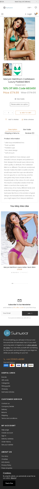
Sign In (4, 436)
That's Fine (9, 483)
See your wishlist (7, 445)
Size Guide (20, 99)
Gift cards (5, 380)
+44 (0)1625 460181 (15, 359)
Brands (4, 377)
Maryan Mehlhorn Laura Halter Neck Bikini (20, 267)
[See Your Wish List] (36, 8)
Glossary (5, 389)
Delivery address (7, 439)
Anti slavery (6, 462)
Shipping (5, 415)
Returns (4, 412)
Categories (6, 383)
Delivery (4, 409)
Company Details (8, 406)
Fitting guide (6, 386)
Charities (5, 459)
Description (12, 129)
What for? (13, 478)
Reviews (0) (29, 133)
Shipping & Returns (12, 133)
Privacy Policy (6, 465)
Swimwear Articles (8, 392)
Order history (6, 442)
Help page (5, 430)
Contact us (6, 403)
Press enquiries (7, 468)
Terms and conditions (9, 418)
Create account (7, 433)
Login (29, 14)
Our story (5, 456)
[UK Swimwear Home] (8, 7)
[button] (12, 283)
